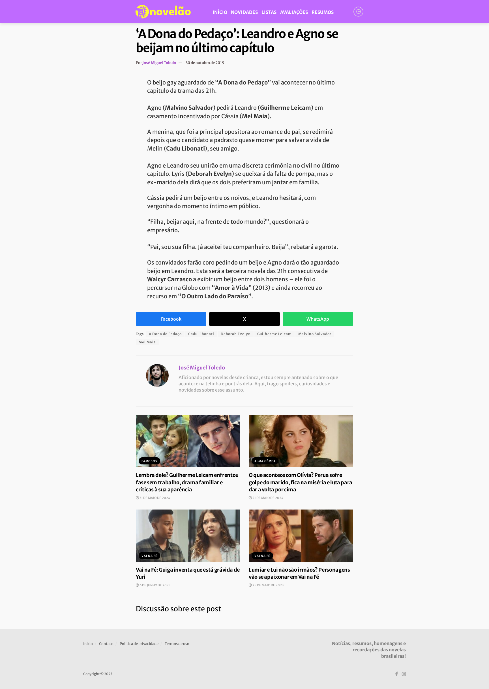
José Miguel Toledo (159, 62)
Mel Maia (147, 342)
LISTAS (268, 12)
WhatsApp (317, 319)
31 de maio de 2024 (154, 498)
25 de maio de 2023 (268, 585)
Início (88, 643)
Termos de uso (177, 643)
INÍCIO (220, 12)
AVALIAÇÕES (294, 12)
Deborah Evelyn (236, 334)
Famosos (149, 461)
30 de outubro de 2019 (205, 62)
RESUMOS (323, 12)
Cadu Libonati (201, 334)
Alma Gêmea (265, 461)
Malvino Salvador (314, 334)
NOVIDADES (244, 12)
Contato (106, 643)
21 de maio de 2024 (267, 498)
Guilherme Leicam (274, 334)
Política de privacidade (139, 643)
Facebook (171, 319)
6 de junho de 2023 (154, 585)
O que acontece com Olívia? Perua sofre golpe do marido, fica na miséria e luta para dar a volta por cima (300, 482)
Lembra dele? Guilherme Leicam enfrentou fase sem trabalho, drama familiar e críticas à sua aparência (187, 482)
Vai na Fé (149, 556)
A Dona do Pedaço (165, 334)
